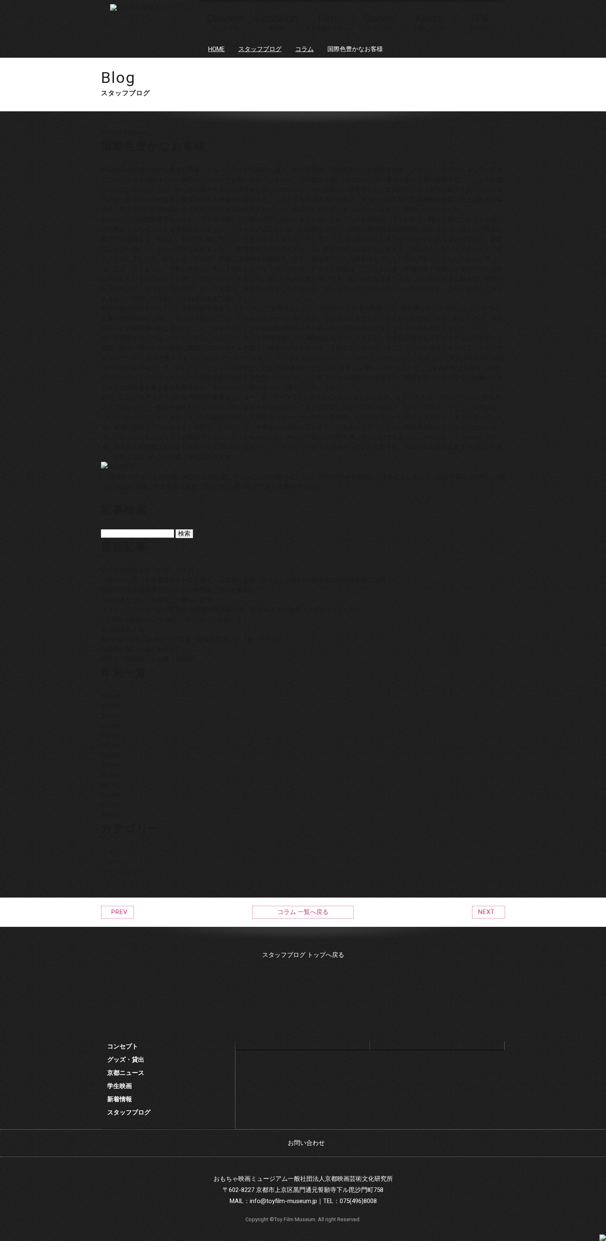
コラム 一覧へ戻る (303, 912)
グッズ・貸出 (125, 1059)
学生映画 (119, 1086)
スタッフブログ (260, 49)
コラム (304, 49)
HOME (216, 49)
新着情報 (119, 1099)
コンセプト (122, 1046)
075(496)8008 (358, 1201)
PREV (119, 912)
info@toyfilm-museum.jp (283, 1201)
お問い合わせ (306, 1143)
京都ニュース (125, 1072)
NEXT (486, 912)
